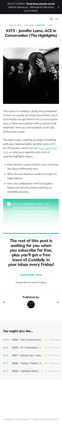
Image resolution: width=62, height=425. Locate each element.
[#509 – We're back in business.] (31, 340)
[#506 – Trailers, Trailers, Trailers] (31, 363)
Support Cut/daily (30, 419)
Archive (41, 25)
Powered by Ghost (50, 419)
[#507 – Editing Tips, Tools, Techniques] (31, 355)
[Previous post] (5, 302)
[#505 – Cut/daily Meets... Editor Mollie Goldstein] (31, 371)
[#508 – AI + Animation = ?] (31, 347)
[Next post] (56, 302)
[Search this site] (51, 19)
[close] (58, 7)
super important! (22, 222)
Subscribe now (31, 274)
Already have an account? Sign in (30, 282)
